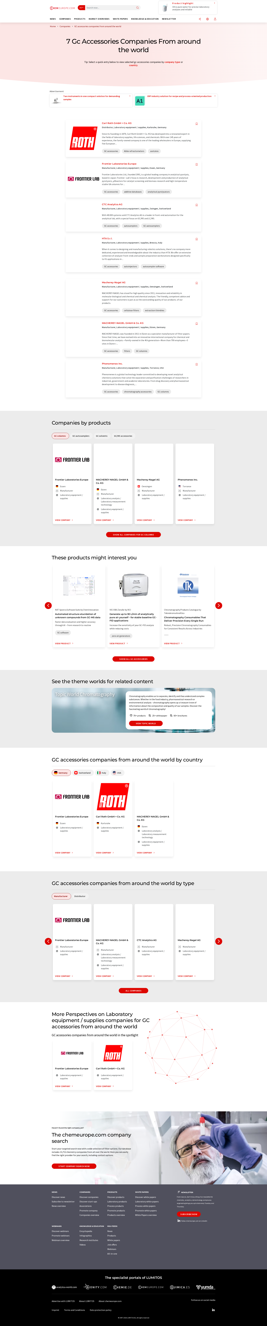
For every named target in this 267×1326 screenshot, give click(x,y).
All (81, 7)
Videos (83, 1244)
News (110, 1231)
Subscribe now (188, 1214)
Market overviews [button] (99, 19)
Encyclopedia (86, 1231)
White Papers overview (146, 1215)
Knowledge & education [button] (145, 19)
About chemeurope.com (110, 1301)
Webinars (111, 1249)
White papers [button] (120, 19)
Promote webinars (61, 1235)
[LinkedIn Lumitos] (213, 1310)
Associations (86, 1206)
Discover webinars (60, 1231)
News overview (59, 1206)
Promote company (88, 1210)
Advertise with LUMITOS (63, 1301)
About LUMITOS (86, 1301)
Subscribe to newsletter (63, 1201)
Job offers (112, 1244)
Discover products (115, 1197)
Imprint (55, 1310)
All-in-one (112, 1253)
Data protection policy (100, 1310)
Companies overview (89, 1215)
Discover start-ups (88, 1201)
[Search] (137, 7)
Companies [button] (65, 19)
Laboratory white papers (147, 1201)
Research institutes (89, 1240)
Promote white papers (146, 1210)
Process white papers (145, 1206)
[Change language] (207, 19)
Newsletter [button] (169, 19)
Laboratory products (117, 1201)
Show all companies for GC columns (133, 534)
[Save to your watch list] (196, 124)
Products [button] (79, 19)
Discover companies (89, 1197)
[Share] (200, 19)
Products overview (116, 1215)
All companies (133, 990)
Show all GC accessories (133, 659)
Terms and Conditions (74, 1310)
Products (111, 1235)
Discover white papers (145, 1197)
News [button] (53, 19)
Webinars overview (60, 1240)
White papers (113, 1240)
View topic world (146, 723)
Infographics (86, 1235)
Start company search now (74, 1166)
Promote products (116, 1210)
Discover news (58, 1197)
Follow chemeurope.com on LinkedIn (194, 1221)
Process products (115, 1206)
